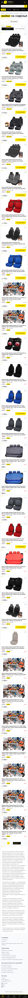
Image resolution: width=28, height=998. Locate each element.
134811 (8, 704)
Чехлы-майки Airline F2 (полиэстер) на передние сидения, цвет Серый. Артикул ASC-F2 (14, 188)
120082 (8, 357)
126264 (8, 274)
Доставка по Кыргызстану (8, 972)
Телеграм (23, 9)
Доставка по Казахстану (7, 970)
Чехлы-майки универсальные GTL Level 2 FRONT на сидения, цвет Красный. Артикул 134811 (13, 701)
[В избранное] (25, 34)
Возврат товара (5, 952)
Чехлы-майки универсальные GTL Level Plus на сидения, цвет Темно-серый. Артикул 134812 (14, 753)
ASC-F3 (8, 247)
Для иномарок (14, 21)
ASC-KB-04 (9, 136)
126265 (8, 219)
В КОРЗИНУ (21, 57)
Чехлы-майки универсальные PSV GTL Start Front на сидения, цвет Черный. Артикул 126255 (14, 380)
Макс (4, 985)
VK (3, 986)
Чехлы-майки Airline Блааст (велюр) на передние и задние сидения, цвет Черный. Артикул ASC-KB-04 (13, 133)
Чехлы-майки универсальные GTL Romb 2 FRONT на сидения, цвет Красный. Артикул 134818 (13, 807)
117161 (8, 464)
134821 (8, 836)
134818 (8, 809)
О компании (4, 939)
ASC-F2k (8, 164)
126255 (8, 384)
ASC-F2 (8, 191)
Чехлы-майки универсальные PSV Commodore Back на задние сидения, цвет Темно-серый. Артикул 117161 (14, 461)
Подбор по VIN (16, 9)
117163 (8, 571)
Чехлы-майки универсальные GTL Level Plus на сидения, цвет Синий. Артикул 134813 (14, 298)
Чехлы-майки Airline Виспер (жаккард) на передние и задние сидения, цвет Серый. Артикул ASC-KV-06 (12, 78)
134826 (8, 730)
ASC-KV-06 (9, 81)
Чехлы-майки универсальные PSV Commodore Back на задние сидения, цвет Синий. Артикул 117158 (14, 487)
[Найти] (25, 6)
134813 (8, 302)
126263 (8, 517)
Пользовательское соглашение (9, 955)
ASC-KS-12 (9, 109)
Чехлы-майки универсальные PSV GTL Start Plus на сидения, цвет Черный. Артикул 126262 (14, 593)
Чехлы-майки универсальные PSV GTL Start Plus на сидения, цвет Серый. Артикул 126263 (13, 513)
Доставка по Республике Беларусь (10, 968)
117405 (8, 651)
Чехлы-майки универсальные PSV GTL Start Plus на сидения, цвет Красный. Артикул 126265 (14, 215)
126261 (8, 543)
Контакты (4, 941)
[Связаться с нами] (25, 2)
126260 (8, 410)
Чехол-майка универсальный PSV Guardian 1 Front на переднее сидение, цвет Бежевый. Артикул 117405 (13, 648)
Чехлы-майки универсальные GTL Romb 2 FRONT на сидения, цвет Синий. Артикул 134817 (14, 674)
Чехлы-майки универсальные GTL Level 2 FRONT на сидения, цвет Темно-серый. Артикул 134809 (14, 780)
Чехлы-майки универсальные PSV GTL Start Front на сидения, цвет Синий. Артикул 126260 (13, 406)
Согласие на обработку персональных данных (12, 959)
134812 (8, 757)
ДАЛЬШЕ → (17, 843)
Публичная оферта (6, 954)
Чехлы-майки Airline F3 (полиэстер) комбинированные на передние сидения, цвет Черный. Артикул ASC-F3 (14, 244)
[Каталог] (2, 2)
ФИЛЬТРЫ (8, 28)
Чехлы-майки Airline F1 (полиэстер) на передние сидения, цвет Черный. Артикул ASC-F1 (14, 620)
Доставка (9, 9)
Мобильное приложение (7, 950)
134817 (8, 678)
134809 (8, 783)
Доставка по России (6, 965)
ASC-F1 (8, 624)
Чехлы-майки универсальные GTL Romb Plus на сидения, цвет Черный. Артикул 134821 (14, 832)
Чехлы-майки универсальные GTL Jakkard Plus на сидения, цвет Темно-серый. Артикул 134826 (14, 726)
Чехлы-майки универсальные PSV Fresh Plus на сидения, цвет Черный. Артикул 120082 (14, 353)
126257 (8, 438)
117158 (8, 490)
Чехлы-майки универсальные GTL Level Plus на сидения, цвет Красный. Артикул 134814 (14, 326)
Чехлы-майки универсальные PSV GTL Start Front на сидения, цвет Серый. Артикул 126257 (14, 434)
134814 (8, 330)
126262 (8, 597)
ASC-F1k (8, 53)
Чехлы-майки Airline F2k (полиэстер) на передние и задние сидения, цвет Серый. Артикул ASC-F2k (12, 161)
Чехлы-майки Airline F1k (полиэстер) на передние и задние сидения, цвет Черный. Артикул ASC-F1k (13, 50)
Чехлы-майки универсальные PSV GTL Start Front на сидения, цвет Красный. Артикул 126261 (13, 540)
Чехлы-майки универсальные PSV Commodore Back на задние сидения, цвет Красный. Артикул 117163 (14, 568)
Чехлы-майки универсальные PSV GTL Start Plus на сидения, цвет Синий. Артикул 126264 (13, 271)
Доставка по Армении (7, 966)
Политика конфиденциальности (9, 957)
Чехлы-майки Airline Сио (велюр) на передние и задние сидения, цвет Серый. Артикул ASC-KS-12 (14, 106)
